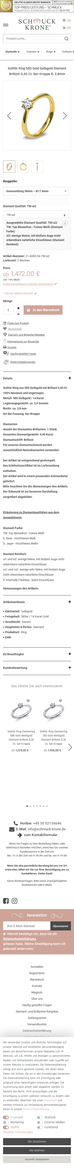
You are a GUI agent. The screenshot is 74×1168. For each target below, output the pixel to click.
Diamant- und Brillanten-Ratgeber (26, 334)
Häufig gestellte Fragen (37, 1005)
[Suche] (66, 38)
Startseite (11, 51)
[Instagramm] (14, 901)
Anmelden (37, 966)
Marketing (17, 1122)
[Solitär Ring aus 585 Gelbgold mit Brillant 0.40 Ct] (37, 115)
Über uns (37, 998)
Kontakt (37, 986)
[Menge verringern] (18, 314)
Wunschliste (69, 20)
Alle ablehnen (37, 1150)
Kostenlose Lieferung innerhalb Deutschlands (28, 284)
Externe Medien (54, 1122)
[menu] (5, 25)
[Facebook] (6, 901)
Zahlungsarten (37, 1018)
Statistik (50, 1117)
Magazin (37, 992)
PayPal (14, 1127)
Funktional (51, 1127)
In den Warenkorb (45, 310)
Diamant (31, 51)
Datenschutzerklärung (37, 1030)
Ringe (49, 51)
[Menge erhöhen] (18, 308)
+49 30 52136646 (47, 823)
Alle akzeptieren (37, 1141)
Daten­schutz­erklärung (36, 1109)
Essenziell (16, 1117)
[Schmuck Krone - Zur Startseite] (37, 23)
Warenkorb (69, 28)
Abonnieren (60, 926)
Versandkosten (37, 1024)
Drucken (11, 347)
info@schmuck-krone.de (47, 829)
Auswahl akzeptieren (37, 1159)
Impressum (50, 1100)
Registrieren (37, 973)
